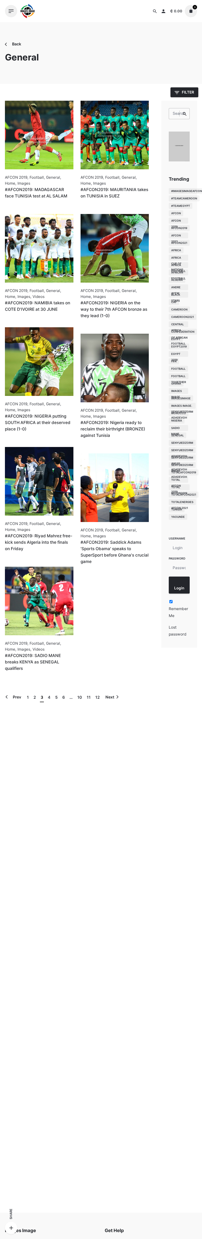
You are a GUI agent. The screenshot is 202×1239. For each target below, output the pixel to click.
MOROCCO (178, 413)
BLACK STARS (175, 295)
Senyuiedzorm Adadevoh (182, 450)
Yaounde (178, 517)
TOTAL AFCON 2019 (176, 480)
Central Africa (177, 325)
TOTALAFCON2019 (183, 472)
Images (23, 183)
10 (79, 697)
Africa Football (178, 265)
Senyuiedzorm (182, 443)
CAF (174, 302)
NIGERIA (176, 420)
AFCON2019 (179, 228)
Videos (39, 296)
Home (10, 183)
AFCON (176, 213)
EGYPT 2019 (175, 354)
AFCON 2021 (176, 236)
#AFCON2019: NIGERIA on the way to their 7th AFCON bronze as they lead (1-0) (114, 309)
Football (37, 177)
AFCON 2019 (16, 177)
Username (177, 538)
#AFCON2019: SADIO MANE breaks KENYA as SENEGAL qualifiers (33, 662)
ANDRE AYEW (176, 288)
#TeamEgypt (180, 206)
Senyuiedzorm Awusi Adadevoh (182, 465)
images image (176, 391)
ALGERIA (177, 280)
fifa (174, 361)
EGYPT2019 (179, 346)
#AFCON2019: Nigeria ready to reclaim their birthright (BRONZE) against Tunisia (113, 429)
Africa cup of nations (177, 258)
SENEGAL (177, 435)
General (53, 177)
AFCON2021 (179, 243)
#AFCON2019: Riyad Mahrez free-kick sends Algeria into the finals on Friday (38, 542)
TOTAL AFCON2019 (179, 487)
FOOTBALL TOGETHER (178, 376)
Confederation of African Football (182, 332)
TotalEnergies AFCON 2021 (182, 502)
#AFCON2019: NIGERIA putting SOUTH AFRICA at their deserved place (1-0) (37, 422)
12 (97, 697)
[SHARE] (11, 1228)
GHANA (176, 383)
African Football (178, 273)
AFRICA (176, 250)
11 (89, 697)
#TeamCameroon (184, 198)
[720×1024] (179, 160)
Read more (15, 207)
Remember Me (178, 612)
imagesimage (181, 398)
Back (16, 44)
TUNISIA (176, 509)
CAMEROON (179, 309)
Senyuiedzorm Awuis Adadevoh (182, 458)
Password (177, 558)
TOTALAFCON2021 (183, 494)
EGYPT (175, 339)
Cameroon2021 (182, 317)
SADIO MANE (175, 428)
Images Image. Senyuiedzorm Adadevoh (182, 406)
